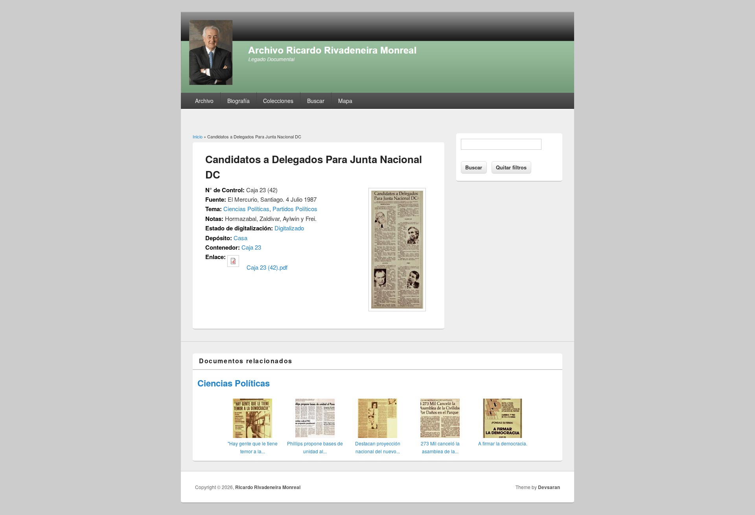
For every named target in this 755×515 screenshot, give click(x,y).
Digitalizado (289, 228)
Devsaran (549, 487)
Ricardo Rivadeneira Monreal (267, 487)
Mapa (345, 101)
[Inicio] (377, 90)
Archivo (204, 101)
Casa (240, 238)
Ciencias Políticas (246, 208)
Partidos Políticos (295, 208)
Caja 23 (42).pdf (267, 267)
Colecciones (278, 101)
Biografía (238, 101)
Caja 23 (251, 247)
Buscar (315, 101)
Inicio (198, 136)
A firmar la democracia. (502, 443)
